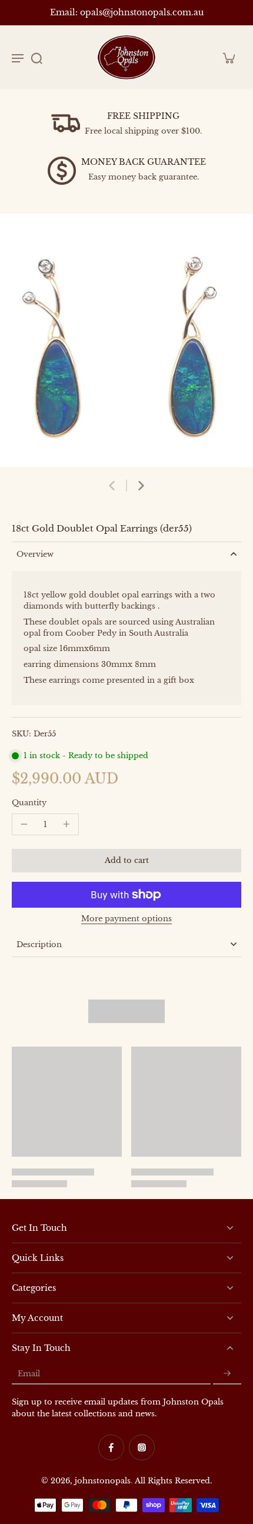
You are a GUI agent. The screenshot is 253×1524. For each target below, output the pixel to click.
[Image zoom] (126, 340)
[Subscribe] (227, 1373)
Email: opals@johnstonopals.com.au (127, 13)
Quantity (29, 802)
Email (29, 1373)
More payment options (126, 919)
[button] (126, 861)
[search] (36, 57)
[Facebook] (111, 1447)
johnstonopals (103, 1481)
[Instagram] (142, 1447)
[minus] (24, 824)
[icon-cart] (228, 57)
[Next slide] (141, 485)
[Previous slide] (112, 485)
